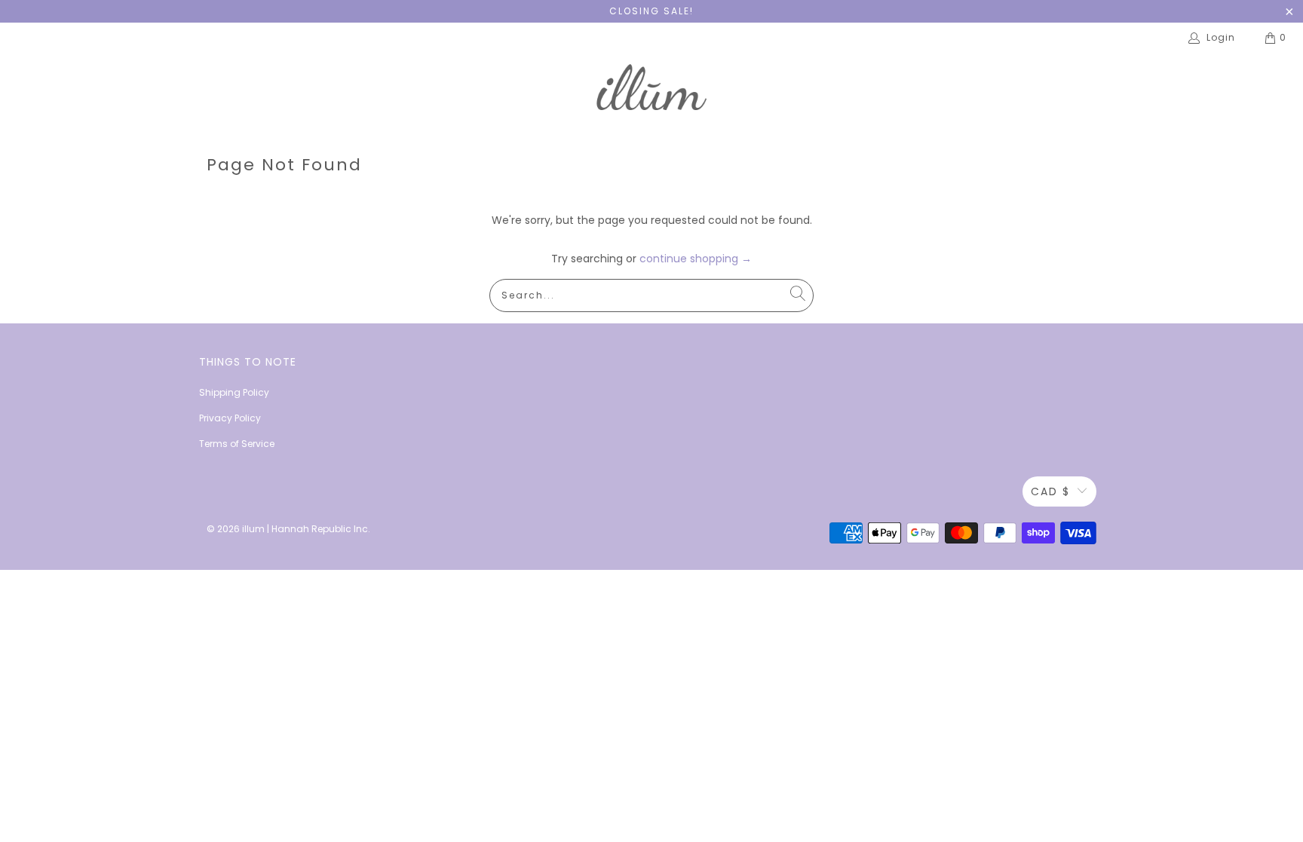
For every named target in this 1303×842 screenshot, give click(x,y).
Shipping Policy (234, 392)
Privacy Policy (230, 418)
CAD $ (1050, 491)
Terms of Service (236, 443)
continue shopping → (695, 258)
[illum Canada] (651, 89)
